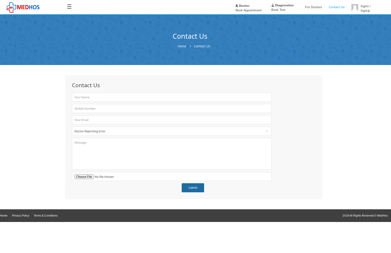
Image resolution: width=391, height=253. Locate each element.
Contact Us (337, 7)
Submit (192, 188)
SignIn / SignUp (365, 8)
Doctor (243, 5)
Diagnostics (284, 5)
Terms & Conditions (46, 215)
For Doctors (313, 7)
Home (181, 46)
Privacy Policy (20, 215)
